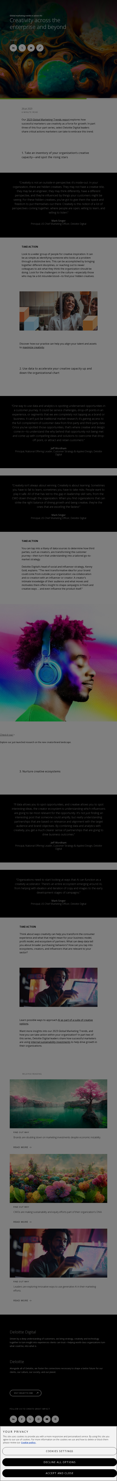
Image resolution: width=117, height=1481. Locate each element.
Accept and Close (60, 1473)
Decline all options (60, 1462)
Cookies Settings (59, 1451)
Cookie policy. (28, 1442)
